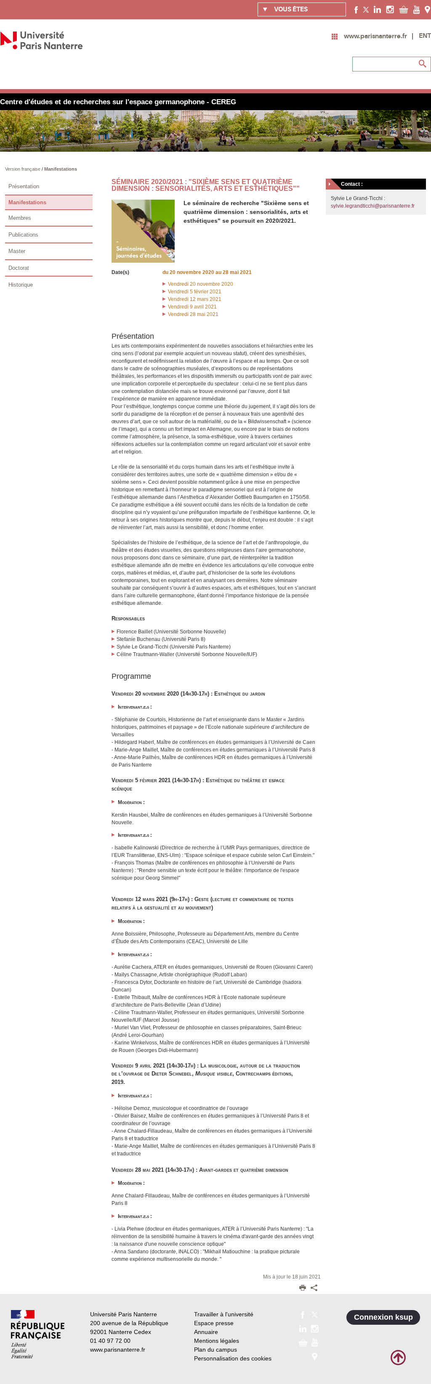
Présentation (23, 186)
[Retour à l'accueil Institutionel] (37, 1334)
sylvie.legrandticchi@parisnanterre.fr (373, 206)
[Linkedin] (377, 9)
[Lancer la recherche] (422, 64)
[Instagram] (390, 9)
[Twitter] (366, 9)
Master (16, 251)
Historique (20, 285)
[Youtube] (416, 9)
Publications (23, 235)
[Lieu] (427, 9)
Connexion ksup (383, 1317)
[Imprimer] (302, 1288)
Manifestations (60, 168)
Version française (23, 168)
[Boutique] (403, 9)
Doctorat (18, 268)
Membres (19, 218)
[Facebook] (356, 9)
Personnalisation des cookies (232, 1358)
